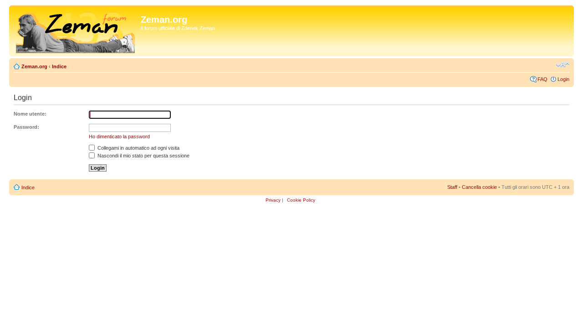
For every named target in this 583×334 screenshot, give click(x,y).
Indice (59, 66)
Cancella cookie (479, 187)
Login (563, 79)
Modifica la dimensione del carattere (562, 65)
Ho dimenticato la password (119, 136)
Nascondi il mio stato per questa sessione (142, 155)
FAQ (542, 79)
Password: (26, 127)
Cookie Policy (301, 199)
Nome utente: (30, 113)
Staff (452, 187)
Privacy (273, 199)
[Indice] (76, 31)
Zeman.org (34, 66)
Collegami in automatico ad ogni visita (137, 148)
